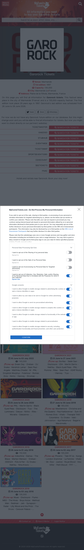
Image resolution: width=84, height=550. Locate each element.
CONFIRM (26, 337)
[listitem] (42, 247)
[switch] (69, 252)
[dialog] (42, 275)
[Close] (80, 210)
